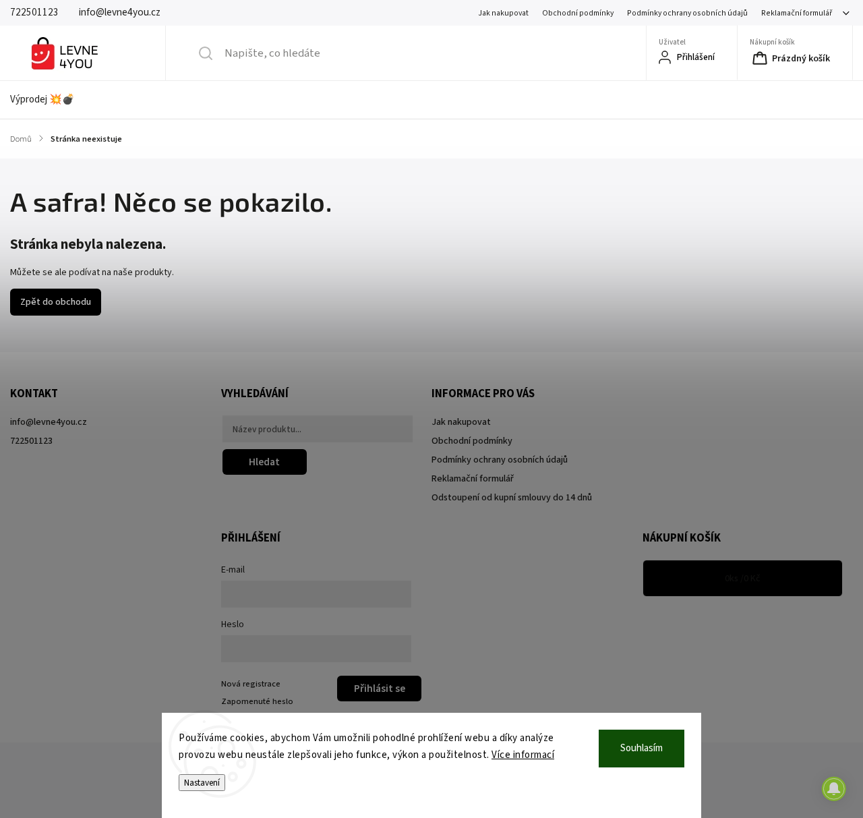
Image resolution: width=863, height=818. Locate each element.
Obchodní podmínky (578, 13)
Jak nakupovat (503, 13)
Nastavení (202, 782)
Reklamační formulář (796, 13)
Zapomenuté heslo (257, 701)
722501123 (31, 441)
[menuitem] (51, 100)
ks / (743, 578)
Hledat (264, 462)
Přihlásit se (379, 688)
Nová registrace (250, 684)
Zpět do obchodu (55, 302)
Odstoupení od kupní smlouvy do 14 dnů (512, 497)
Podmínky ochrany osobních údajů (687, 13)
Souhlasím (641, 748)
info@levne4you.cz (48, 422)
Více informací (523, 755)
